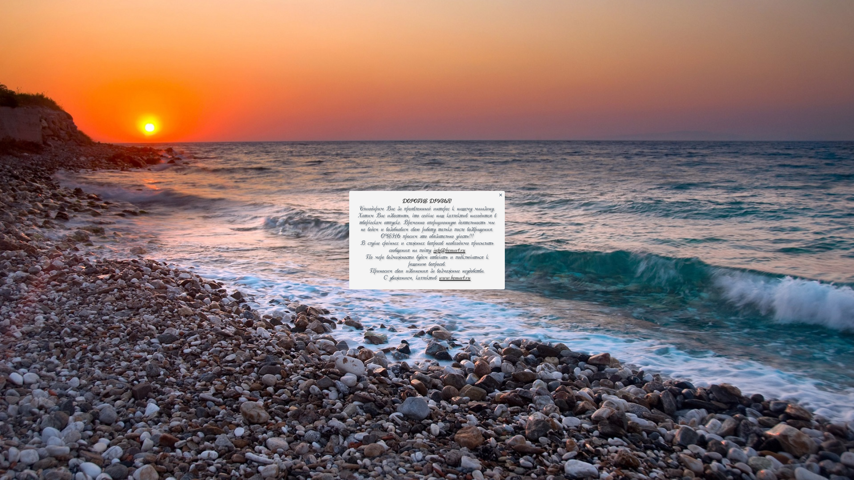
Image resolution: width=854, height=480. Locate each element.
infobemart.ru (449, 250)
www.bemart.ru (454, 278)
